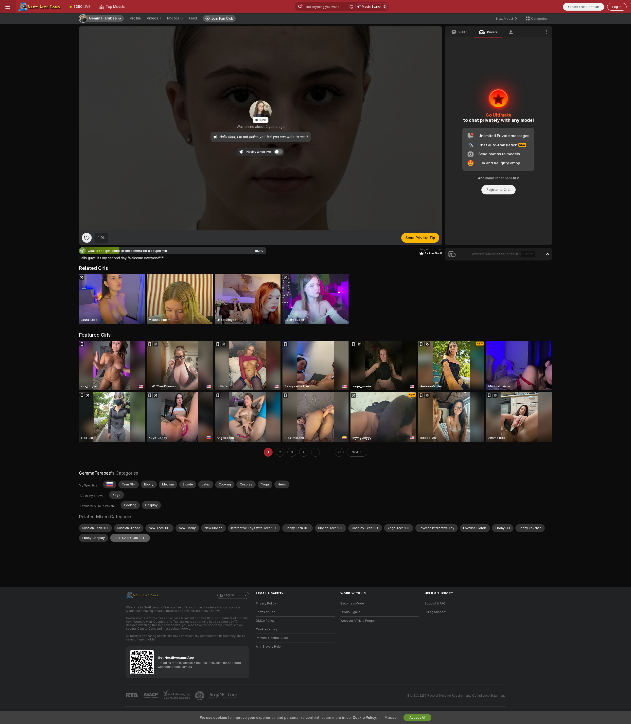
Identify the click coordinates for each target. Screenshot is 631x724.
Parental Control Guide (272, 638)
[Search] (350, 6)
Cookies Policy (267, 629)
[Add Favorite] (87, 238)
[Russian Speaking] (109, 484)
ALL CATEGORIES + (130, 538)
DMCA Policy (265, 620)
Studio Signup (350, 612)
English (229, 595)
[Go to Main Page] (40, 6)
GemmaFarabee (95, 473)
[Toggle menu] (8, 6)
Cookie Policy (364, 718)
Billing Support (435, 612)
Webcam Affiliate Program (358, 620)
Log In (616, 7)
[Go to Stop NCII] (223, 696)
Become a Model (352, 603)
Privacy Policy (266, 603)
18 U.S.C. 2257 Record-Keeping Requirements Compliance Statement (455, 695)
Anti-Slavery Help (268, 646)
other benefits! (507, 178)
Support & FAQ (435, 603)
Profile (135, 18)
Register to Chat (498, 189)
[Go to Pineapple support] (200, 695)
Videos (154, 18)
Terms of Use (265, 612)
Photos (175, 18)
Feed (193, 18)
